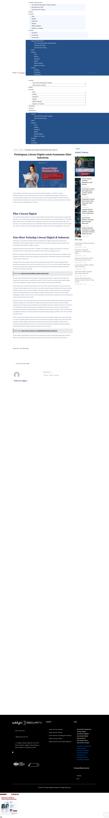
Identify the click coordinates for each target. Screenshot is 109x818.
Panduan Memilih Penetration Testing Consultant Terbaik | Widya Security (84, 280)
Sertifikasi (34, 33)
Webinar (34, 18)
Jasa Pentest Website (83, 734)
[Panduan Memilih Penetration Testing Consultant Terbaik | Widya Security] (78, 232)
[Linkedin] (12, 752)
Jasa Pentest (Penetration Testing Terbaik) (44, 5)
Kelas (33, 16)
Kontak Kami (35, 37)
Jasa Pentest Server (82, 740)
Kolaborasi (35, 21)
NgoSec (34, 23)
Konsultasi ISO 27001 (37, 7)
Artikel (31, 11)
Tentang (31, 30)
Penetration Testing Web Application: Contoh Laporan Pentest (83, 251)
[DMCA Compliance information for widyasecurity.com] (34, 765)
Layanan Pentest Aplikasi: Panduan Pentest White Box (88, 211)
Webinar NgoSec (36, 26)
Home (15, 150)
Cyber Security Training (38, 9)
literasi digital (26, 363)
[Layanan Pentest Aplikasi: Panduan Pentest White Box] (78, 213)
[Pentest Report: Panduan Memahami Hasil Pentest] (78, 183)
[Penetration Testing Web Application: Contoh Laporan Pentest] (78, 193)
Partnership (35, 35)
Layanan (31, 80)
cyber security (19, 363)
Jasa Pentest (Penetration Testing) (42, 82)
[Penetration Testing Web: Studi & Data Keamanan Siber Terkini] (78, 203)
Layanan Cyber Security (35, 2)
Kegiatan (31, 14)
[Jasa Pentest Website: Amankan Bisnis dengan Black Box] (78, 222)
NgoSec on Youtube (37, 28)
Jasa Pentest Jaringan (83, 742)
